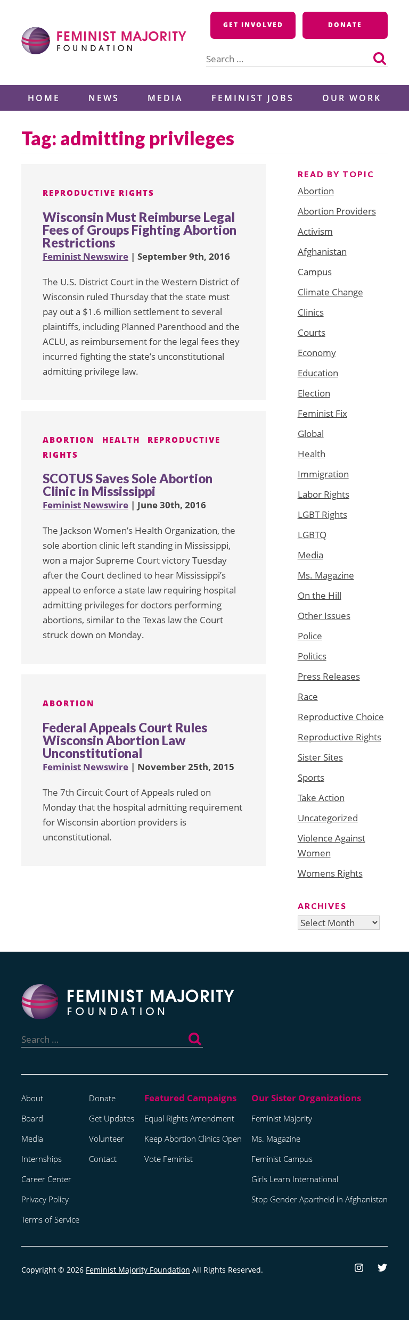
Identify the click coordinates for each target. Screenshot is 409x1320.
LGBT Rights (322, 514)
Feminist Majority (281, 1118)
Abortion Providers (337, 211)
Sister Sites (320, 757)
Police (310, 636)
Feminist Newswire (85, 256)
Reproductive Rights (98, 192)
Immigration (323, 474)
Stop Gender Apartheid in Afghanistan (319, 1199)
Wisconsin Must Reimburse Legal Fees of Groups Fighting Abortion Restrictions (139, 229)
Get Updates (111, 1118)
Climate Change (330, 292)
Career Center (46, 1179)
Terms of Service (50, 1219)
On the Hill (319, 595)
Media (165, 98)
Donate (345, 24)
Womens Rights (330, 873)
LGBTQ (312, 535)
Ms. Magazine (326, 575)
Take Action (321, 797)
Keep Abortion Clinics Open (193, 1138)
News (103, 98)
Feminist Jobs (252, 98)
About (32, 1098)
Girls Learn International (294, 1179)
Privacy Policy (45, 1199)
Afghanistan (322, 251)
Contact (103, 1158)
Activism (315, 231)
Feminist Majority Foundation (138, 1270)
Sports (311, 777)
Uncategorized (328, 818)
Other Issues (324, 615)
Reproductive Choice (341, 717)
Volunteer (106, 1138)
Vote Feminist (168, 1158)
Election (314, 393)
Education (318, 373)
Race (308, 696)
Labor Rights (323, 494)
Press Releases (329, 676)
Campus (315, 272)
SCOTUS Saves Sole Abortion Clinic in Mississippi (127, 485)
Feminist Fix (322, 413)
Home (44, 98)
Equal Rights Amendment (189, 1118)
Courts (311, 332)
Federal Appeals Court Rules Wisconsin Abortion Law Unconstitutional (125, 740)
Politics (312, 656)
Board (32, 1118)
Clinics (311, 312)
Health (121, 439)
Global (311, 433)
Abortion (69, 439)
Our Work (351, 98)
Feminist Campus (282, 1158)
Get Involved (253, 24)
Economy (317, 352)
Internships (41, 1158)
